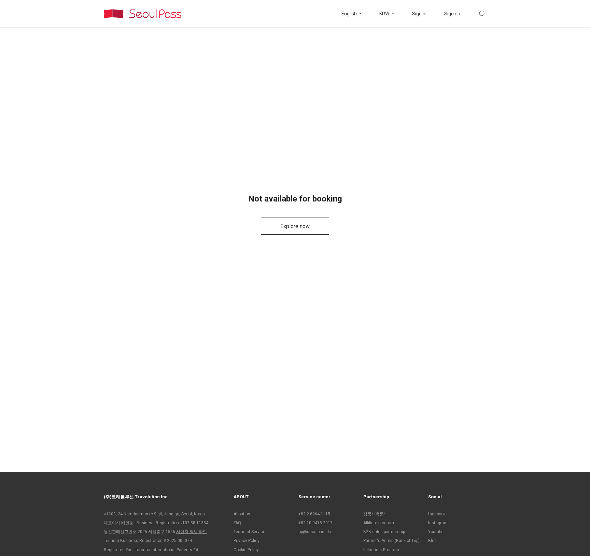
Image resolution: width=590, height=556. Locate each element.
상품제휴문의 (375, 514)
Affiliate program (378, 522)
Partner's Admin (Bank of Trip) (391, 540)
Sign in (419, 13)
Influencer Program (381, 549)
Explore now (295, 226)
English (349, 13)
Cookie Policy (246, 549)
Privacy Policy (246, 540)
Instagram (438, 522)
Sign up (452, 13)
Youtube (436, 531)
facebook (437, 514)
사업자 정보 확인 (191, 531)
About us (242, 514)
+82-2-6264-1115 (314, 514)
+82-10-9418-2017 (315, 522)
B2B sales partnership (384, 531)
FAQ (237, 522)
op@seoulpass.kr (314, 531)
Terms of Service (249, 531)
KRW (384, 13)
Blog (432, 540)
